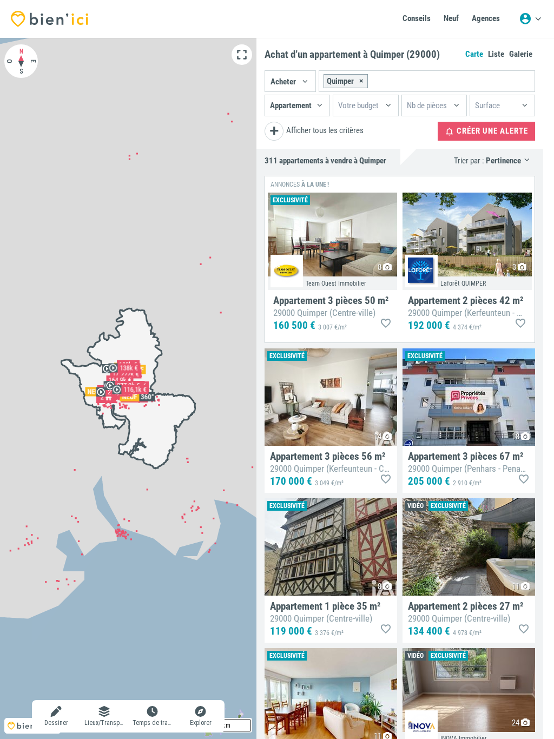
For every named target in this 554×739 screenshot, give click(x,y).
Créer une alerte (491, 131)
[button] (290, 81)
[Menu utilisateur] (530, 19)
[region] (128, 388)
